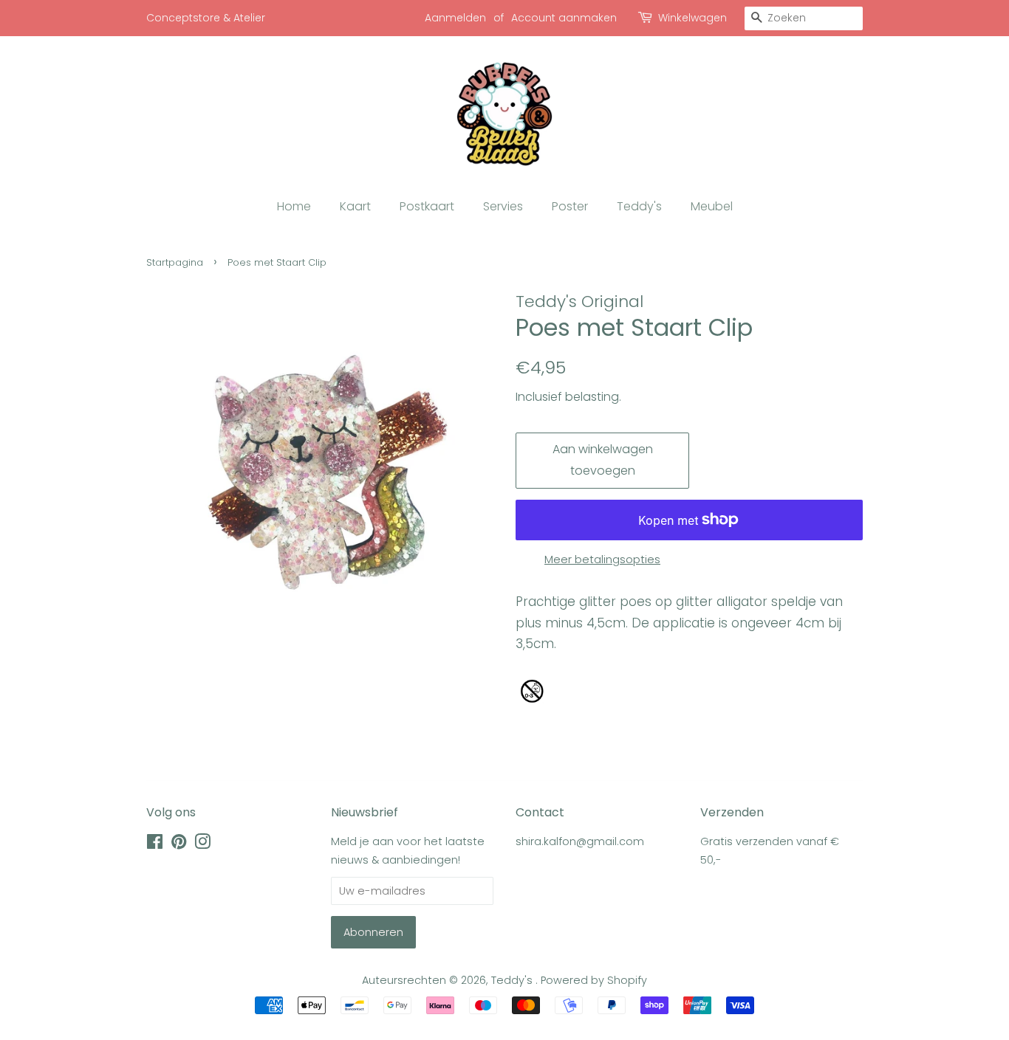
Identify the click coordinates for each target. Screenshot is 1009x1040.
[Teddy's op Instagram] (202, 844)
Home (294, 206)
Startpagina (174, 262)
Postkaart (427, 206)
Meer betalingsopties (602, 559)
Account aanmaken (564, 17)
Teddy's (639, 206)
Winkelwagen (692, 17)
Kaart (355, 206)
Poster (570, 206)
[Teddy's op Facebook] (154, 844)
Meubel (712, 206)
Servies (503, 206)
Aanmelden (455, 17)
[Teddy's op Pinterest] (179, 844)
